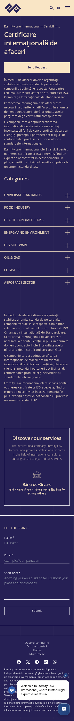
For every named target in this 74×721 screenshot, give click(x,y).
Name (9, 538)
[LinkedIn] (45, 661)
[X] (27, 661)
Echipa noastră (37, 646)
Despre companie (37, 643)
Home (37, 650)
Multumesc (37, 654)
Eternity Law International (22, 26)
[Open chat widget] (64, 709)
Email (9, 555)
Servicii (49, 26)
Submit (37, 611)
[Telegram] (36, 661)
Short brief (12, 573)
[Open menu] (67, 7)
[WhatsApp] (54, 661)
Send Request (37, 67)
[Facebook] (18, 661)
